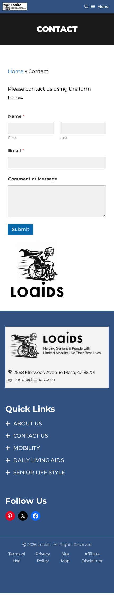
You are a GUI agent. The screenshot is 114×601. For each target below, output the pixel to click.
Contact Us (30, 436)
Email (16, 150)
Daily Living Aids (38, 460)
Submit (20, 229)
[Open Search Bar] (86, 6)
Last (63, 138)
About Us (27, 423)
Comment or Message (32, 178)
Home (15, 71)
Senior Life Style (39, 472)
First (12, 138)
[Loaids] (15, 6)
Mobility (26, 448)
